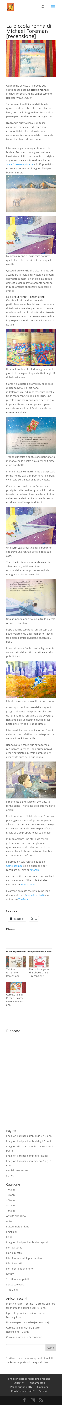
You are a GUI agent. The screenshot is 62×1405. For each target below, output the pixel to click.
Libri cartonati (14, 1247)
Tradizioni (12, 1289)
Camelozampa (14, 865)
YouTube (23, 899)
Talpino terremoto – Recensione (13, 972)
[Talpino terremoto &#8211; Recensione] (16, 961)
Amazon (34, 869)
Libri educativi (14, 1252)
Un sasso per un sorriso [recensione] (27, 1322)
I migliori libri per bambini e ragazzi (27, 1155)
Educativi (18, 1382)
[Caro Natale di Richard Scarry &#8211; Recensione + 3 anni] (16, 987)
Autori (9, 1221)
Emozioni (11, 1231)
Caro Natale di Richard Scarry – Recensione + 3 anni (15, 999)
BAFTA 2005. (28, 884)
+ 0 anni (11, 1189)
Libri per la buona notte (20, 1268)
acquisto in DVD (34, 895)
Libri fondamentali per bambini (24, 1258)
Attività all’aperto (16, 1216)
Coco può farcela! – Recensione (24, 1337)
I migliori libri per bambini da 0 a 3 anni (29, 1135)
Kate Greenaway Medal (20, 164)
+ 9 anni (11, 1210)
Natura (10, 1274)
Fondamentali (37, 1382)
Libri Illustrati (14, 1263)
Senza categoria (15, 1284)
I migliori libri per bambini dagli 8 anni (28, 1141)
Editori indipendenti (17, 1226)
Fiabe (9, 1237)
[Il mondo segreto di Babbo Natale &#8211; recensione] (39, 961)
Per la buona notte (21, 1387)
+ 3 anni (11, 1194)
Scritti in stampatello (18, 1279)
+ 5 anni (11, 1200)
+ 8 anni (11, 1205)
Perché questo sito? (17, 1170)
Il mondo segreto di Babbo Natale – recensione (39, 972)
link (46, 1362)
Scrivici (10, 1175)
